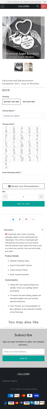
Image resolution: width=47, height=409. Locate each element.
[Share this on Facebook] (20, 219)
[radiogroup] (23, 147)
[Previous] (4, 37)
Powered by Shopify (29, 389)
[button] (23, 110)
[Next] (43, 37)
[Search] (37, 6)
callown (23, 6)
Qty (3, 191)
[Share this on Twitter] (13, 219)
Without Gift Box (11, 102)
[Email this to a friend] (33, 219)
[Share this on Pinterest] (26, 219)
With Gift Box (29, 102)
